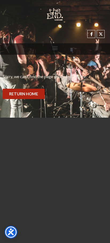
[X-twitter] (101, 34)
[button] (55, 47)
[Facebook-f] (91, 34)
